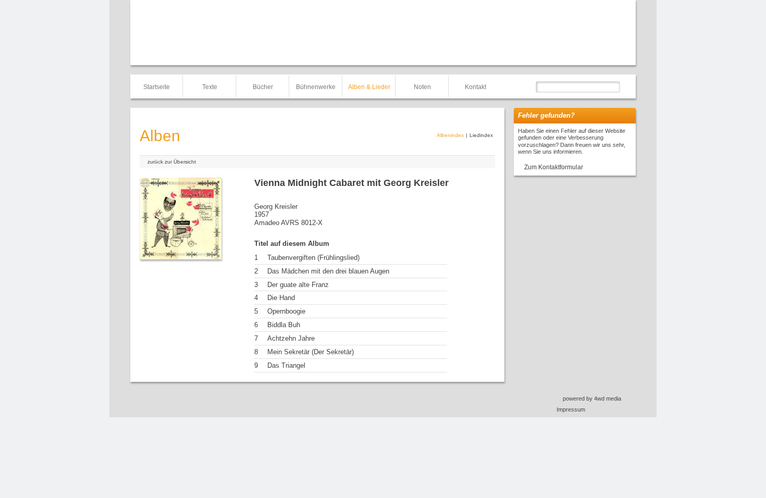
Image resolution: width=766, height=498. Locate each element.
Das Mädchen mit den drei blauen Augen (328, 271)
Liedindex (481, 135)
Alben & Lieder (369, 87)
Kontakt (475, 87)
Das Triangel (286, 365)
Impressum (571, 409)
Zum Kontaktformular (553, 167)
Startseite (156, 87)
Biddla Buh (283, 325)
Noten (422, 87)
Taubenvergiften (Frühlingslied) (313, 258)
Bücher (263, 87)
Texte (209, 87)
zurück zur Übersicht (171, 162)
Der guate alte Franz (298, 285)
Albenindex (450, 135)
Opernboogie (286, 311)
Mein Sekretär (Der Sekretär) (310, 352)
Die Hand (281, 298)
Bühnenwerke (316, 87)
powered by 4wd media (592, 398)
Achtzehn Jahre (291, 338)
